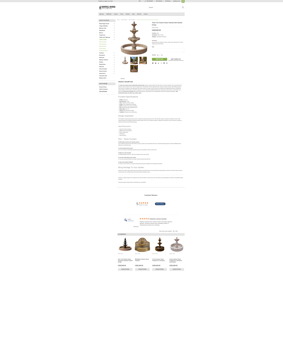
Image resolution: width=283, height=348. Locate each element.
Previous (118, 38)
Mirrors (101, 32)
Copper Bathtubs (103, 26)
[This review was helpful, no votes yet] (173, 231)
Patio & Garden (103, 69)
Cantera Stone (103, 39)
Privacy (145, 14)
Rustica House (103, 87)
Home (118, 19)
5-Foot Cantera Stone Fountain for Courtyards (158, 259)
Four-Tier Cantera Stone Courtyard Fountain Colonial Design (125, 260)
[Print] (158, 63)
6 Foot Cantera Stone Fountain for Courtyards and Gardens (175, 260)
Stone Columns (102, 48)
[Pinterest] (166, 63)
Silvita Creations (103, 89)
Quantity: (154, 55)
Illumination (102, 30)
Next (149, 38)
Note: (153, 46)
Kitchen (101, 62)
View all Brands (103, 91)
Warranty (101, 14)
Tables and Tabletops (104, 37)
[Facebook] (152, 63)
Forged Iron (102, 35)
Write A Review (160, 204)
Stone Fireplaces (102, 44)
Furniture (101, 53)
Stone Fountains (102, 42)
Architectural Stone (103, 50)
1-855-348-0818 (149, 1)
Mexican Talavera (103, 59)
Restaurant (102, 55)
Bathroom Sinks (102, 46)
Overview (123, 78)
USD (140, 1)
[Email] (155, 63)
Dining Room (102, 64)
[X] (161, 63)
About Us (139, 14)
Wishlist (168, 1)
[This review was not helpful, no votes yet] (176, 231)
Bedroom (101, 66)
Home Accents (103, 71)
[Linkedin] (164, 63)
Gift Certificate (159, 1)
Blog (133, 14)
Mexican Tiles (102, 28)
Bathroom (101, 57)
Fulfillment (108, 14)
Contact (116, 14)
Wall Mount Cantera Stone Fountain (142, 259)
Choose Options (125, 269)
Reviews (128, 14)
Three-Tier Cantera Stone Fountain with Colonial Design (147, 19)
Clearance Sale (103, 75)
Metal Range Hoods (104, 23)
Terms (121, 14)
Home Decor (102, 73)
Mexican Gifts (102, 78)
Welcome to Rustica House (104, 1)
